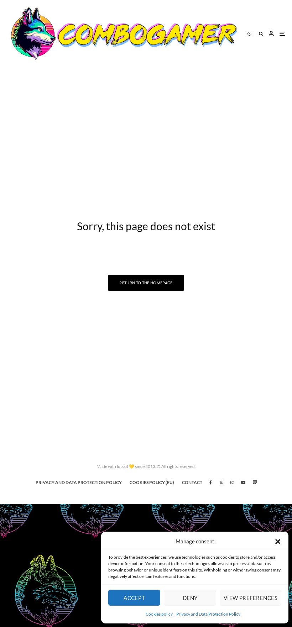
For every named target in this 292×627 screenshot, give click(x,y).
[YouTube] (243, 482)
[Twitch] (254, 482)
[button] (277, 541)
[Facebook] (210, 482)
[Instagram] (232, 482)
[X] (221, 482)
